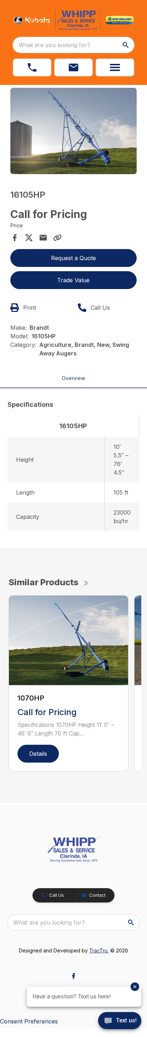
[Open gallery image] (73, 131)
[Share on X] (29, 237)
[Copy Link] (57, 237)
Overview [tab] (73, 378)
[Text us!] (119, 1021)
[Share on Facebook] (14, 237)
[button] (32, 67)
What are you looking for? (54, 45)
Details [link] (38, 753)
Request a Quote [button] (73, 258)
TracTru (98, 950)
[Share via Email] (43, 237)
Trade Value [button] (73, 280)
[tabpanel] (73, 132)
